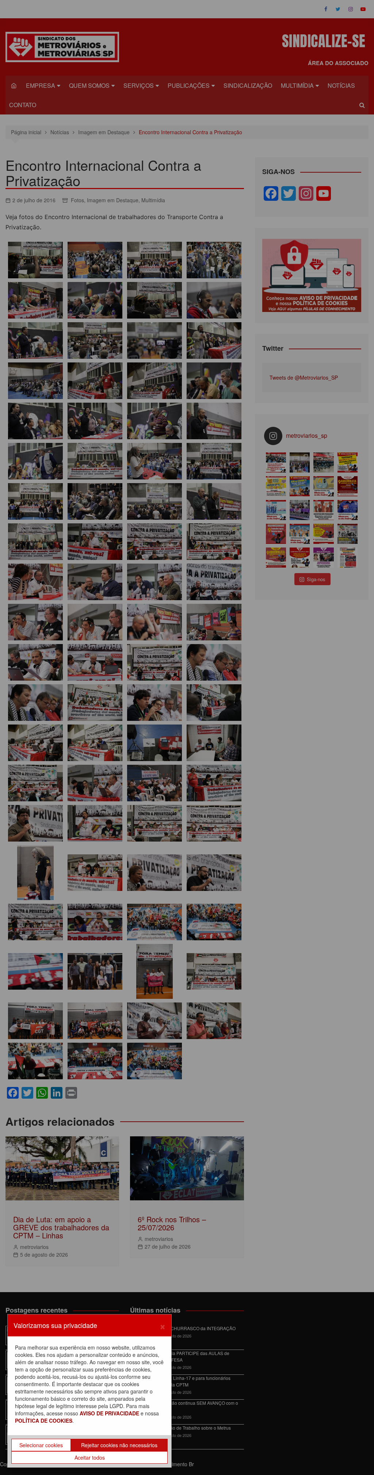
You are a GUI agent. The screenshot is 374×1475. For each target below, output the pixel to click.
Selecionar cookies (41, 1445)
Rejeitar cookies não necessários (119, 1445)
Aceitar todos (90, 1457)
